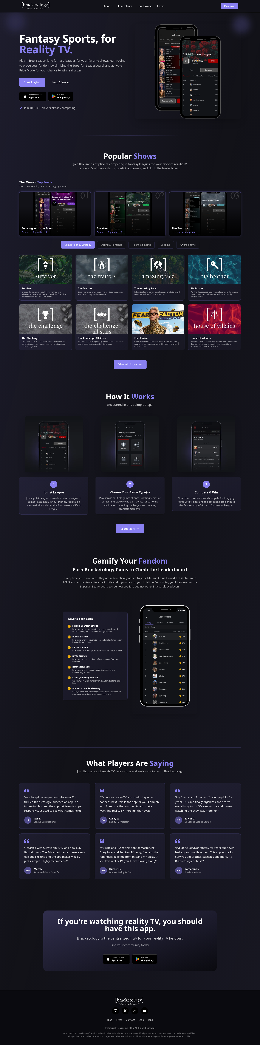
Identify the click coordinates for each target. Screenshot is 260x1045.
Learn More (128, 528)
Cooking (165, 244)
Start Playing (32, 82)
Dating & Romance (111, 244)
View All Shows (128, 364)
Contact (130, 1020)
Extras (160, 6)
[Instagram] (115, 1010)
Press (119, 1020)
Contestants (125, 6)
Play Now (229, 6)
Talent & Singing (141, 244)
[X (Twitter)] (125, 1010)
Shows (106, 6)
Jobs (150, 1020)
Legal (141, 1020)
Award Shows (188, 244)
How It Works (144, 6)
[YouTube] (144, 1010)
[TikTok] (134, 1010)
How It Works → (62, 82)
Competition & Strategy (77, 244)
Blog (109, 1020)
